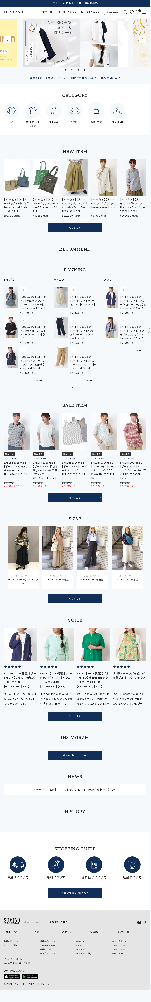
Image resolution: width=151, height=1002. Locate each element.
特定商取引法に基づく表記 (17, 963)
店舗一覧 (124, 932)
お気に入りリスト (120, 941)
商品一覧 (47, 12)
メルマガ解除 (118, 949)
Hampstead (33, 922)
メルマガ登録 (118, 945)
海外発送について (48, 953)
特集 (36, 932)
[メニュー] (144, 12)
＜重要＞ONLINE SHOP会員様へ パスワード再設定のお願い (75, 78)
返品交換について (48, 941)
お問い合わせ (118, 953)
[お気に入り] (132, 12)
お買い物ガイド (11, 941)
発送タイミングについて (51, 945)
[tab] (65, 70)
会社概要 (44, 949)
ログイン (80, 941)
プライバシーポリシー (14, 959)
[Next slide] (142, 39)
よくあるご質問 (11, 945)
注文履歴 (80, 949)
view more (39, 380)
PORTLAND (58, 922)
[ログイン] (125, 12)
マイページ (81, 945)
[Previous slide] (7, 39)
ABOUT (95, 932)
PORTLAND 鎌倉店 (58, 579)
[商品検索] (112, 12)
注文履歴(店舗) (83, 953)
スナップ (67, 932)
